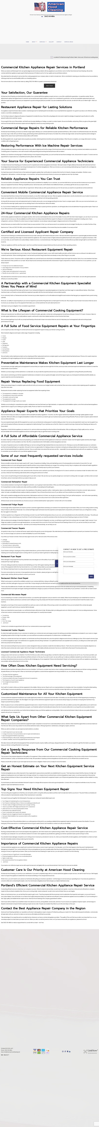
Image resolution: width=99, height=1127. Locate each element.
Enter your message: (68, 566)
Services (42, 42)
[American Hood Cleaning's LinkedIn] (69, 1051)
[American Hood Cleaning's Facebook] (65, 1051)
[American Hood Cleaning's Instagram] (63, 1051)
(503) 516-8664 (49, 16)
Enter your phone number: (69, 556)
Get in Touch (49, 85)
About (34, 42)
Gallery (51, 42)
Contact (59, 42)
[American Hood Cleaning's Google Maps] (67, 1051)
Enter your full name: (68, 551)
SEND (91, 576)
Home (27, 42)
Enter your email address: (69, 561)
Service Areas (68, 42)
